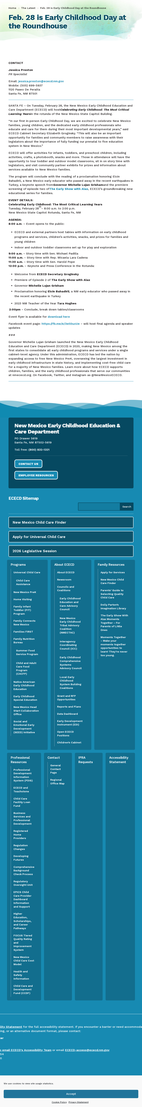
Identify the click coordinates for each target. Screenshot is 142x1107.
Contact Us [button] (28, 464)
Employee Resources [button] (36, 475)
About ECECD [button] (64, 564)
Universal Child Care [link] (26, 572)
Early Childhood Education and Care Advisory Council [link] (70, 604)
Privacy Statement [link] (79, 1102)
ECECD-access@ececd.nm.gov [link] (87, 1050)
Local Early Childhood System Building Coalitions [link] (70, 682)
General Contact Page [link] (55, 769)
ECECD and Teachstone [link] (21, 789)
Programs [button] (18, 564)
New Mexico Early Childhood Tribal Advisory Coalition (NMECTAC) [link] (70, 625)
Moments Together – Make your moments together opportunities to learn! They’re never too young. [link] (114, 646)
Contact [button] (54, 757)
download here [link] (59, 316)
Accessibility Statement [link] (118, 760)
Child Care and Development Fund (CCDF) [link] (23, 989)
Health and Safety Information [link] (21, 975)
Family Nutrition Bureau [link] (24, 640)
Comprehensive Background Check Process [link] (23, 870)
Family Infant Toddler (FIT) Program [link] (22, 610)
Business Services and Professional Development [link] (23, 818)
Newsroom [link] (64, 579)
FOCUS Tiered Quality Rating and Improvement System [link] (22, 942)
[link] (13, 7)
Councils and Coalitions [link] (65, 588)
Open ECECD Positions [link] (65, 733)
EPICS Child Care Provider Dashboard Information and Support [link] (22, 899)
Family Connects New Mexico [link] (24, 622)
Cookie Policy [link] (59, 1102)
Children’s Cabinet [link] (69, 742)
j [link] (18, 81)
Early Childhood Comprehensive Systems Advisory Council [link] (71, 663)
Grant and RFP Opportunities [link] (66, 697)
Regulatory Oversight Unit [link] (23, 883)
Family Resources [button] (111, 564)
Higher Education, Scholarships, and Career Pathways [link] (22, 921)
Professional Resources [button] (20, 760)
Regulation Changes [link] (20, 847)
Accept (71, 1094)
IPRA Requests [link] (85, 760)
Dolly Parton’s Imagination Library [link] (113, 606)
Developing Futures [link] (20, 858)
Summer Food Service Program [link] (27, 652)
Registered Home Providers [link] (20, 834)
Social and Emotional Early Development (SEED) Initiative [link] (24, 727)
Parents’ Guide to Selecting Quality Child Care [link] (112, 594)
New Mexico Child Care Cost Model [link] (23, 961)
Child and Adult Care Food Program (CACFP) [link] (26, 668)
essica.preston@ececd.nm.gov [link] (41, 81)
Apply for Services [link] (113, 572)
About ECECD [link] (66, 572)
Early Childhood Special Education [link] (25, 698)
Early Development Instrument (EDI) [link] (69, 723)
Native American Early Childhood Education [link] (24, 685)
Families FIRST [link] (23, 631)
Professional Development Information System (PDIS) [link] (23, 775)
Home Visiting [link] (22, 599)
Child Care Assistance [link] (23, 582)
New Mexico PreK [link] (24, 592)
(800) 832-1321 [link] (39, 449)
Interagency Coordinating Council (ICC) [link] (68, 645)
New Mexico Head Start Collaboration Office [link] (26, 710)
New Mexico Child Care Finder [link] (112, 581)
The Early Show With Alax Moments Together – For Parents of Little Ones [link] (114, 622)
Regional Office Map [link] (57, 781)
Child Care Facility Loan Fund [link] (21, 802)
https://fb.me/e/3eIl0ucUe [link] (61, 323)
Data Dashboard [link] (67, 713)
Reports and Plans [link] (69, 706)
